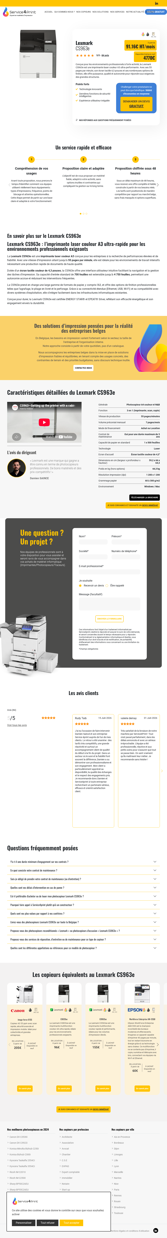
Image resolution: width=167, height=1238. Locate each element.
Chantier (66, 1154)
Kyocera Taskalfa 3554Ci (22, 1166)
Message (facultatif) (90, 594)
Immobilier (67, 1178)
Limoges (118, 1154)
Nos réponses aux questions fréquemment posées (105, 120)
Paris (116, 1189)
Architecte (67, 1137)
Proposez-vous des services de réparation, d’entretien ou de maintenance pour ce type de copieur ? (58, 939)
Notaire (65, 1183)
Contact (150, 12)
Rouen (117, 1201)
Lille (116, 1160)
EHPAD (65, 1166)
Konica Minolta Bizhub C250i (24, 1148)
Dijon (116, 1148)
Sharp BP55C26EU (19, 1189)
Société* (84, 551)
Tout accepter (71, 1222)
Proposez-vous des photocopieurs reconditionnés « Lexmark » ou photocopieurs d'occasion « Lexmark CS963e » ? (65, 931)
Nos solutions (100, 12)
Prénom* (117, 536)
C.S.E (64, 1160)
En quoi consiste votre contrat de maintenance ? (33, 870)
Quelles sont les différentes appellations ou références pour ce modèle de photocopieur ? (53, 948)
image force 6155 (25, 1019)
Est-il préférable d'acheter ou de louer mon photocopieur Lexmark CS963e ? (47, 896)
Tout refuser (47, 1222)
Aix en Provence (122, 1137)
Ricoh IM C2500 (18, 1178)
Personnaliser (23, 1222)
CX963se (103, 1019)
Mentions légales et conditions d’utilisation (129, 1231)
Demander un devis (136, 104)
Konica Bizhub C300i (20, 1154)
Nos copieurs (83, 12)
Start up (66, 1189)
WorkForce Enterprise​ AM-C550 (142, 1019)
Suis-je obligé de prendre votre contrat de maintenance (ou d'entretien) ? (45, 879)
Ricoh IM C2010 (18, 1172)
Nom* (82, 536)
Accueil (49, 12)
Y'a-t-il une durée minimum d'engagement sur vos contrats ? (39, 862)
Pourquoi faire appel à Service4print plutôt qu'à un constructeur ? (42, 905)
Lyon (116, 1166)
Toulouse (118, 1213)
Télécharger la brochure (144, 497)
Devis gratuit (156, 11)
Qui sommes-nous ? (64, 12)
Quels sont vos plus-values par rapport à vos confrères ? (37, 913)
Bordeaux (119, 1142)
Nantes (117, 1178)
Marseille (118, 1172)
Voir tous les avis (17, 725)
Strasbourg (119, 1207)
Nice (116, 1183)
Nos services (117, 12)
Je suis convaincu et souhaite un (132, 505)
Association (68, 1142)
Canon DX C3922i (18, 1142)
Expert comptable (71, 1172)
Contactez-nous (83, 368)
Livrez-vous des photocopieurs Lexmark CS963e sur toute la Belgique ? (44, 922)
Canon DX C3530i (18, 1137)
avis (105, 55)
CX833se (64, 1019)
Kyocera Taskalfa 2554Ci (22, 1160)
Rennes (117, 1195)
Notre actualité (135, 12)
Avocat (65, 1148)
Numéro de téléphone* (124, 551)
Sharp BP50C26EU (19, 1183)
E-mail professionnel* (91, 566)
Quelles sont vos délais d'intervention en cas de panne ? (37, 888)
